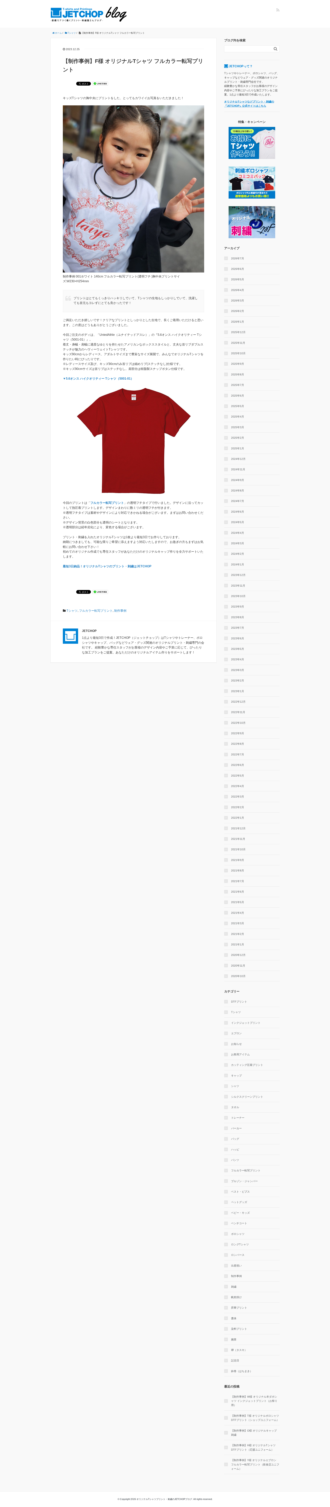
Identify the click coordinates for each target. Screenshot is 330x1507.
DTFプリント (239, 1001)
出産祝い (236, 1265)
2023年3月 (237, 670)
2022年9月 (237, 733)
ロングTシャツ (240, 1244)
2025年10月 (238, 353)
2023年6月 (237, 638)
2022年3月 (237, 796)
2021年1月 (237, 944)
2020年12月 (238, 954)
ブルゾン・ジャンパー (244, 1181)
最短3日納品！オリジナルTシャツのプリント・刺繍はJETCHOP (107, 566)
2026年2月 (237, 311)
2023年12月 (238, 574)
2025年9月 (237, 363)
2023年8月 (237, 617)
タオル (235, 1107)
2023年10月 (238, 596)
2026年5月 (237, 279)
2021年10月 (238, 849)
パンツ (235, 1160)
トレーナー (237, 1117)
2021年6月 (237, 891)
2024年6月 (237, 511)
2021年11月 (238, 838)
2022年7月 (237, 754)
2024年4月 (237, 532)
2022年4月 (237, 786)
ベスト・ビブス (240, 1191)
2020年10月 (238, 976)
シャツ (235, 1086)
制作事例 (120, 610)
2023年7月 (237, 627)
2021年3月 (237, 923)
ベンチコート (239, 1223)
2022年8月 (237, 743)
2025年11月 (238, 342)
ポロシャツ (237, 1233)
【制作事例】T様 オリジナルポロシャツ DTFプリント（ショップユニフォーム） (255, 1417)
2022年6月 (237, 764)
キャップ (236, 1075)
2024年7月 (237, 501)
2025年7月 (237, 384)
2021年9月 (237, 860)
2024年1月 (237, 564)
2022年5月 (237, 775)
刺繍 (233, 1286)
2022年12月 (238, 701)
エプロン (236, 1033)
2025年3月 (237, 427)
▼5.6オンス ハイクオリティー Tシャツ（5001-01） (98, 378)
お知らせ (236, 1043)
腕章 (233, 1339)
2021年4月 (237, 912)
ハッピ (235, 1149)
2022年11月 (238, 712)
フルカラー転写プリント (107, 502)
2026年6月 (237, 268)
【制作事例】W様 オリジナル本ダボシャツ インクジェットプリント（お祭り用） (254, 1401)
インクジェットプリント (245, 1022)
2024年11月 (238, 469)
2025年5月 (237, 406)
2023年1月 (237, 691)
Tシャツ (72, 610)
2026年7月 (237, 258)
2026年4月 (237, 290)
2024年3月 (237, 543)
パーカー (236, 1128)
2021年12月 (238, 828)
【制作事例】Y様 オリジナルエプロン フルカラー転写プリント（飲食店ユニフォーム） (255, 1464)
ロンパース (237, 1254)
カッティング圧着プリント (247, 1064)
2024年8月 (237, 490)
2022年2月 (237, 807)
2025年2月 (237, 437)
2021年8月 (237, 870)
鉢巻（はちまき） (241, 1371)
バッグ (235, 1138)
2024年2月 (237, 553)
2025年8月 (237, 374)
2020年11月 (238, 965)
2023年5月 (237, 648)
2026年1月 (237, 321)
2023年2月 (237, 680)
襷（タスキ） (239, 1349)
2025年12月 (238, 332)
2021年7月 (237, 881)
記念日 (235, 1360)
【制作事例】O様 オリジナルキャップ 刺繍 (254, 1432)
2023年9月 (237, 606)
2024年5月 (237, 522)
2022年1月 (237, 817)
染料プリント (239, 1328)
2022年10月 (238, 722)
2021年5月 (237, 902)
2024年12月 (238, 458)
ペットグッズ (239, 1202)
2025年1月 (237, 448)
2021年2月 (237, 933)
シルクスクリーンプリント (247, 1096)
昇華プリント (239, 1307)
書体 (233, 1318)
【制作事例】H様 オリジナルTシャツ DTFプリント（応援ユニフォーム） (253, 1447)
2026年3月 (237, 300)
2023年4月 (237, 659)
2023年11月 (238, 585)
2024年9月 (237, 480)
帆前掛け (236, 1297)
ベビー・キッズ (240, 1212)
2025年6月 (237, 395)
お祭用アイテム (240, 1054)
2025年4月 (237, 416)
